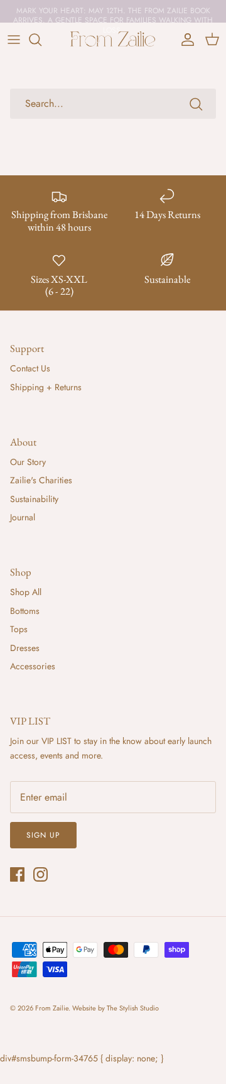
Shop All (25, 592)
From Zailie (51, 1008)
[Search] (41, 39)
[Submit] (195, 103)
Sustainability (34, 499)
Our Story (28, 462)
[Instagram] (40, 874)
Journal (22, 517)
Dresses (25, 648)
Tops (19, 629)
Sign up (43, 835)
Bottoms (25, 611)
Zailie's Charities (41, 480)
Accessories (32, 666)
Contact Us (30, 368)
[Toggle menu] (14, 39)
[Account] (184, 39)
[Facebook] (17, 874)
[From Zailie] (113, 39)
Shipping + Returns (46, 387)
